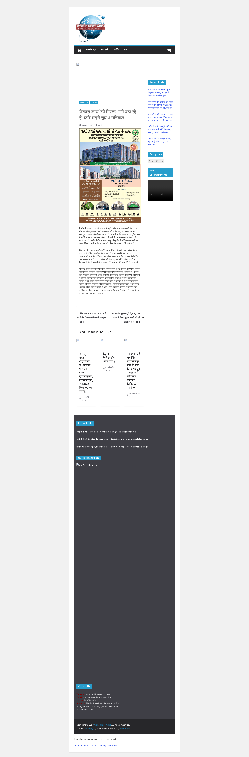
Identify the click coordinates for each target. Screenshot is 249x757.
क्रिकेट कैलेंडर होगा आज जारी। (109, 357)
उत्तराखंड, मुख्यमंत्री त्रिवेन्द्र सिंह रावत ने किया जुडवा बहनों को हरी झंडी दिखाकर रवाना (126, 317)
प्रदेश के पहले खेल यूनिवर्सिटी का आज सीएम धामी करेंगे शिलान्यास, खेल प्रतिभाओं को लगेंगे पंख (160, 129)
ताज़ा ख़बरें (104, 49)
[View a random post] (169, 50)
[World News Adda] (79, 50)
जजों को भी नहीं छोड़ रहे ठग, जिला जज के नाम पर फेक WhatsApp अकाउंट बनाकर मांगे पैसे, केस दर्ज (160, 105)
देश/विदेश (116, 49)
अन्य (125, 49)
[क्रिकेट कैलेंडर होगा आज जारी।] (110, 340)
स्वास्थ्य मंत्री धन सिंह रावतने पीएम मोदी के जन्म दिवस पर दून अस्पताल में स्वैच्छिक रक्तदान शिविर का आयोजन (134, 370)
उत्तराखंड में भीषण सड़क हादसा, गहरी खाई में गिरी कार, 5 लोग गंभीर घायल (159, 141)
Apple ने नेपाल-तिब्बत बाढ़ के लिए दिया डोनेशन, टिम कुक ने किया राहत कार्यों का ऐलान (159, 92)
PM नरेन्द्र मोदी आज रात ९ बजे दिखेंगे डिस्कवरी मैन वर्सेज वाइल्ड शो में (93, 317)
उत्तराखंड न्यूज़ (91, 49)
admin (100, 125)
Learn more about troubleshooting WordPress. (95, 745)
